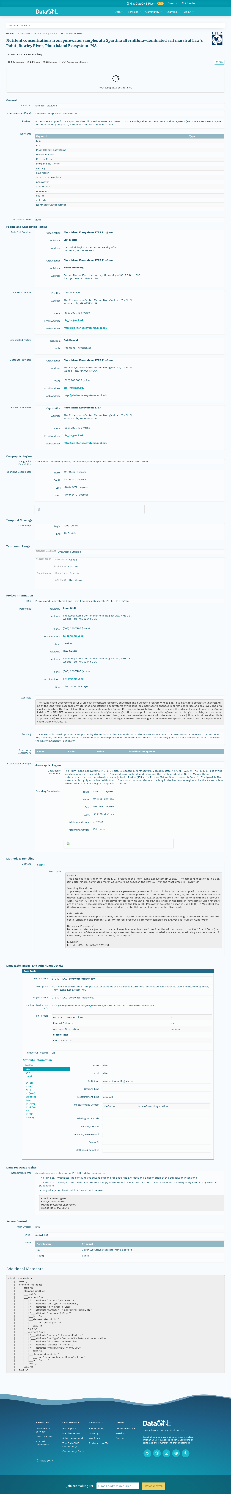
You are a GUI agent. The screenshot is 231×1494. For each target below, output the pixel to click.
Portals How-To (98, 1443)
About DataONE (125, 1428)
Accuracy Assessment (86, 1134)
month (29, 1076)
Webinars (94, 1438)
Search (12, 25)
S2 (27, 1110)
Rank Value (60, 566)
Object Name (40, 997)
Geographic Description (24, 463)
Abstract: (26, 697)
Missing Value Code (88, 1118)
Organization (53, 233)
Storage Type (91, 1089)
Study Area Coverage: (19, 763)
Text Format (41, 1015)
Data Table (30, 971)
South (57, 480)
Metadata (24, 25)
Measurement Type (88, 1096)
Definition (93, 1081)
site (28, 1069)
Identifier (26, 105)
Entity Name (41, 978)
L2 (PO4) (31, 1107)
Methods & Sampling (87, 1150)
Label (96, 1073)
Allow (28, 1242)
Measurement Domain (86, 1104)
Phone (56, 313)
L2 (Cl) (29, 1086)
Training (94, 1433)
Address (55, 248)
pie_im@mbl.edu (74, 320)
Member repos (71, 1433)
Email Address (52, 321)
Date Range (24, 525)
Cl (27, 1079)
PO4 (28, 1100)
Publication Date (22, 219)
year (28, 1072)
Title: (28, 600)
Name (96, 1065)
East (57, 487)
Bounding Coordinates (18, 471)
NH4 (28, 1090)
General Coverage (46, 550)
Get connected (153, 1486)
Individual (55, 240)
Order (28, 1234)
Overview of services (43, 1430)
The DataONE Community (70, 1445)
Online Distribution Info (37, 1007)
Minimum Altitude (79, 822)
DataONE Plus (44, 1436)
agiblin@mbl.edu (73, 635)
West (57, 495)
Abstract (26, 121)
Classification (43, 558)
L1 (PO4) (30, 1103)
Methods (26, 864)
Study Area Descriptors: (24, 751)
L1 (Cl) (29, 1083)
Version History (74, 33)
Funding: (26, 734)
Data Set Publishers (20, 407)
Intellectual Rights (21, 1172)
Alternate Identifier (18, 113)
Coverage (94, 1142)
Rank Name (61, 559)
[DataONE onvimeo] (157, 1453)
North (57, 472)
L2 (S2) (30, 1117)
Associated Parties (20, 340)
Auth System (24, 1226)
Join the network (73, 1438)
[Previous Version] (61, 33)
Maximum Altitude (79, 829)
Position (55, 293)
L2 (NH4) (31, 1096)
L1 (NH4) (30, 1093)
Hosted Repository (42, 1443)
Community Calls (73, 1451)
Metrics (120, 1433)
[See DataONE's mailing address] (186, 1453)
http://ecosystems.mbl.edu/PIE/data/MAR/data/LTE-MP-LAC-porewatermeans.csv (103, 1005)
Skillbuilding (96, 1428)
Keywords (25, 133)
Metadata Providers (20, 359)
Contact (121, 1438)
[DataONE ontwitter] (147, 1453)
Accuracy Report (89, 1126)
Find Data (47, 1460)
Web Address (53, 328)
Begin (57, 526)
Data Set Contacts (21, 292)
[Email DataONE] (166, 1453)
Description (55, 871)
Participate (69, 1428)
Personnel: (25, 608)
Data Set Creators (21, 232)
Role (57, 348)
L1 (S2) (29, 1114)
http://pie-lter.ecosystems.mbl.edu (85, 327)
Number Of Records (36, 1052)
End (58, 533)
